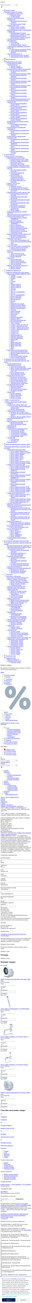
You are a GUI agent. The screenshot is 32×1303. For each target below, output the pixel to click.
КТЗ (9, 419)
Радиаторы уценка (16, 662)
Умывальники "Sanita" (17, 642)
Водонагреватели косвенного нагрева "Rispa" (19, 113)
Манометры (11, 425)
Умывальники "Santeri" (17, 645)
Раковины (11, 612)
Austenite (13, 275)
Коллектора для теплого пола (19, 378)
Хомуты (10, 258)
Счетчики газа (15, 440)
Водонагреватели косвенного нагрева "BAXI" (19, 104)
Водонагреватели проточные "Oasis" (21, 81)
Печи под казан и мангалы (18, 357)
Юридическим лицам (11, 720)
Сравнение (9, 679)
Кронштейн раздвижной (17, 303)
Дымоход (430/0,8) (16, 286)
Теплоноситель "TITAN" (17, 569)
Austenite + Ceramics (16, 277)
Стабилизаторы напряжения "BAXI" (21, 49)
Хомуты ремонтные (16, 259)
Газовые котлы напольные (16, 449)
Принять (8, 1300)
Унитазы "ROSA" (15, 648)
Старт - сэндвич (15, 323)
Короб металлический (17, 422)
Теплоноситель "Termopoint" (18, 571)
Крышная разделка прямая (18, 305)
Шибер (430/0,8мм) (16, 344)
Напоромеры (11, 427)
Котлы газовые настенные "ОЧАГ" (20, 491)
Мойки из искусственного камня (20, 600)
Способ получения (11, 754)
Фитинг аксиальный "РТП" (18, 255)
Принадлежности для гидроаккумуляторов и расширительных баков (17, 177)
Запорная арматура (14, 365)
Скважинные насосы (16, 232)
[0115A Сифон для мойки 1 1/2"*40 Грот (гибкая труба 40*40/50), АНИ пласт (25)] (8, 1063)
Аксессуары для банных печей (19, 351)
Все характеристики (6, 831)
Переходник (14, 314)
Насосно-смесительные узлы (19, 381)
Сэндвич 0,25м (15, 330)
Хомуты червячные (16, 264)
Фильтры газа (12, 442)
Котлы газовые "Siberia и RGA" (19, 451)
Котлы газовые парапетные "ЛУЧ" (20, 494)
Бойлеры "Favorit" (16, 66)
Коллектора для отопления (18, 377)
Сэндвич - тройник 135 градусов (20, 327)
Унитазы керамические (15, 646)
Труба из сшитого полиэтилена (19, 247)
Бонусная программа (11, 742)
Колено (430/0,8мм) (16, 297)
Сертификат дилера (6, 934)
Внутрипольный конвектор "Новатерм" (19, 545)
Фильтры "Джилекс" (16, 622)
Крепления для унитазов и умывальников (18, 593)
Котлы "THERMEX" (16, 534)
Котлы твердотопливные (15, 525)
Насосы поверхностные (17, 226)
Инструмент (12, 185)
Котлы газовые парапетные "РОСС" (21, 500)
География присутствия (13, 732)
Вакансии (8, 740)
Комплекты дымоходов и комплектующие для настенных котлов (19, 505)
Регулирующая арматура (15, 384)
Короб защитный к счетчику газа (17, 421)
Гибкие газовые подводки (16, 410)
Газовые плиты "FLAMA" (18, 27)
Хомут (12, 341)
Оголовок (13, 309)
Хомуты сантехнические (17, 261)
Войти (2, 672)
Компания (8, 684)
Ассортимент (11, 737)
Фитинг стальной (15, 396)
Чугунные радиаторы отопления (20, 565)
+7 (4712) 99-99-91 (26, 1184)
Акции (6, 781)
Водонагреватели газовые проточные (19, 69)
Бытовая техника (10, 10)
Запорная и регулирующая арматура (16, 359)
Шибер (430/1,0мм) (16, 345)
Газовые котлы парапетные (16, 493)
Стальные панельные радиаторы (20, 563)
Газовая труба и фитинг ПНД (17, 405)
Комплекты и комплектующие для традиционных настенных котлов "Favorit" (20, 518)
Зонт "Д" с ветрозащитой (18, 292)
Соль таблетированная (14, 566)
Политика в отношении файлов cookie (11, 1214)
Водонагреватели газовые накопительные (14, 63)
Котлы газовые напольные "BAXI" (20, 461)
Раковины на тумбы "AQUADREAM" (16, 614)
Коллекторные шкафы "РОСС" (19, 380)
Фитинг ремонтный (16, 395)
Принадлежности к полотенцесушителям (17, 609)
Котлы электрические (14, 528)
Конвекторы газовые (14, 521)
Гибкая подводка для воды (16, 158)
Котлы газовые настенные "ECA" (20, 467)
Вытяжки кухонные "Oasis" (18, 24)
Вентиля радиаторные (17, 386)
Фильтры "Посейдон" (17, 624)
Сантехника (9, 574)
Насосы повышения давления (19, 228)
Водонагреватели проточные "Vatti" (21, 85)
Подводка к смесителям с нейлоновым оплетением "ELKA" (20, 164)
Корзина (8, 677)
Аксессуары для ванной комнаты (17, 577)
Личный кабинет (5, 762)
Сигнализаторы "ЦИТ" (17, 436)
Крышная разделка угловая (18, 306)
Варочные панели (16, 15)
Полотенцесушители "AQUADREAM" (16, 606)
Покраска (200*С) (16, 318)
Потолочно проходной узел (18, 320)
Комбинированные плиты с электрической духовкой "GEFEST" (21, 36)
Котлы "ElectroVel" (16, 531)
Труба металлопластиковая (18, 249)
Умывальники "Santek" (17, 643)
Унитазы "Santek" (15, 652)
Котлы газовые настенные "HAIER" (21, 475)
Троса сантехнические (17, 597)
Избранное (9, 680)
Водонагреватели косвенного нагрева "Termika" (19, 116)
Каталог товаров (10, 675)
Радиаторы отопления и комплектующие (17, 541)
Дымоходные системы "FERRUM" (18, 274)
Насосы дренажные (16, 225)
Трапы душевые (15, 210)
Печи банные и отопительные (17, 350)
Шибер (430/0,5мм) (16, 342)
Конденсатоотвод (15, 299)
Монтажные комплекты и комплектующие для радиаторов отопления (19, 547)
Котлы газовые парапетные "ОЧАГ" (21, 499)
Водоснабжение (10, 154)
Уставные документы (11, 743)
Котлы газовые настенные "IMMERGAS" (18, 477)
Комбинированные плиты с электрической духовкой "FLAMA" (20, 33)
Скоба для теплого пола (17, 253)
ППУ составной (15, 312)
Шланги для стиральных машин (17, 265)
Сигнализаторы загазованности (17, 428)
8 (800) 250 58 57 (5, 723)
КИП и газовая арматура (12, 400)
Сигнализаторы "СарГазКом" (19, 433)
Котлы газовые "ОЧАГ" (17, 457)
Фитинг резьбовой (16, 393)
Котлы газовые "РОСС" (17, 458)
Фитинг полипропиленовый (19, 237)
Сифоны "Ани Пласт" (17, 628)
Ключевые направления (14, 731)
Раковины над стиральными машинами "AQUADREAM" (19, 617)
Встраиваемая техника (15, 13)
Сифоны (11, 625)
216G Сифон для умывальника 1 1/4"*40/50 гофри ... (15, 1008)
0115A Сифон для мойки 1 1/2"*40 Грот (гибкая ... (15, 1064)
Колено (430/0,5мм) (16, 296)
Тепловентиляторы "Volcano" (19, 45)
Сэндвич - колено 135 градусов (19, 324)
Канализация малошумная (18, 205)
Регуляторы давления (16, 390)
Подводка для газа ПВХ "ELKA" (20, 412)
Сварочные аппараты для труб (19, 187)
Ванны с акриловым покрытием (20, 582)
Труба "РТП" (14, 244)
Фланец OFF (14, 339)
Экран (12, 347)
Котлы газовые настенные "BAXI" (20, 466)
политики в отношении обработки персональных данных (14, 1204)
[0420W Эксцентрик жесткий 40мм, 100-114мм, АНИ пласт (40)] (8, 977)
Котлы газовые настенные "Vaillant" (21, 488)
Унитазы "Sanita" (15, 651)
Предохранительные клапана (19, 389)
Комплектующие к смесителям (19, 633)
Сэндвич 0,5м (14, 332)
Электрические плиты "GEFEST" (20, 57)
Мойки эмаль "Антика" (17, 603)
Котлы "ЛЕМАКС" (16, 536)
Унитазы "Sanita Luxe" (17, 649)
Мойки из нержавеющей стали (19, 601)
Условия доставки (11, 751)
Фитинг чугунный (16, 398)
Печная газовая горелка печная (16, 537)
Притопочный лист (16, 321)
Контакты (8, 717)
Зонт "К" (13, 293)
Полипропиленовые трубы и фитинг (19, 234)
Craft (12, 280)
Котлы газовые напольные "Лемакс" (21, 463)
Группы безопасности (14, 363)
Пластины (13, 315)
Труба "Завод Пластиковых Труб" (20, 240)
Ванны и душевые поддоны (16, 579)
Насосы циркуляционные (18, 229)
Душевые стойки (15, 631)
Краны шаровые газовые (17, 372)
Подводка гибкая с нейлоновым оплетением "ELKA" (19, 161)
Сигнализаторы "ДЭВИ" (17, 430)
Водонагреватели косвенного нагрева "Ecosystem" (19, 107)
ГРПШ (10, 403)
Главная (8, 682)
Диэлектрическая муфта (15, 418)
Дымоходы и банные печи (13, 270)
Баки (12, 283)
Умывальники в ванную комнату (17, 639)
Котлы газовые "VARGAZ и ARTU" (21, 452)
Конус (12, 302)
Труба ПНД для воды (14, 238)
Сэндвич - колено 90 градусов (19, 326)
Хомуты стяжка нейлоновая (18, 262)
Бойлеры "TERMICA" (17, 67)
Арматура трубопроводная (18, 366)
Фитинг (11, 392)
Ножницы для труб (16, 186)
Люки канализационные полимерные (19, 214)
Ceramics (13, 278)
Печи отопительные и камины (19, 356)
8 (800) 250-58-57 (5, 1184)
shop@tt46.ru (4, 1191)
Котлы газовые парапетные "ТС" (20, 502)
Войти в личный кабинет (11, 1174)
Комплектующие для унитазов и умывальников (16, 588)
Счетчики (11, 437)
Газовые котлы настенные (16, 464)
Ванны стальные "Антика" (18, 583)
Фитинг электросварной (17, 409)
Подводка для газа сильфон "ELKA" (21, 416)
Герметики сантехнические (16, 586)
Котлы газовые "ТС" (16, 460)
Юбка (12, 348)
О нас (7, 728)
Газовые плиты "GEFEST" (18, 28)
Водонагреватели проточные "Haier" (21, 73)
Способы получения (10, 834)
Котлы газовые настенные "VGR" (20, 487)
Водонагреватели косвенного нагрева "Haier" (19, 110)
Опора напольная (15, 311)
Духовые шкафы (15, 16)
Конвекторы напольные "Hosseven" (20, 522)
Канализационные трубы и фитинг (18, 192)
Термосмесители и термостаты (19, 383)
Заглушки (13, 289)
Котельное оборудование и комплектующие (18, 444)
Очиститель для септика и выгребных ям (18, 207)
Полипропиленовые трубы (18, 235)
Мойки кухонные (13, 598)
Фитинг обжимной (16, 256)
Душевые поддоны (16, 585)
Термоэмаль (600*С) (16, 335)
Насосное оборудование (15, 216)
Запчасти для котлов (14, 503)
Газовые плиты (13, 25)
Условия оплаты (10, 749)
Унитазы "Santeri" (15, 654)
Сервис (7, 718)
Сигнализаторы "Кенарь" (18, 431)
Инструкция (15, 934)
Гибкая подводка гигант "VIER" (20, 159)
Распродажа (7, 1164)
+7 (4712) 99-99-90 (16, 1184)
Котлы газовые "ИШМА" (18, 454)
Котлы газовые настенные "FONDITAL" (18, 472)
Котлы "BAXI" (15, 530)
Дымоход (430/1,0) (16, 287)
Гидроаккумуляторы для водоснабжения (17, 173)
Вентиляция (14, 42)
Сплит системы (15, 43)
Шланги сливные (15, 268)
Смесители (11, 630)
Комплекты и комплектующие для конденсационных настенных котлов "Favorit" (21, 509)
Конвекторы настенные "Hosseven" (20, 524)
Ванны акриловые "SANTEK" (19, 580)
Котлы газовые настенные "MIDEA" (21, 479)
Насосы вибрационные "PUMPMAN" (17, 222)
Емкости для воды (13, 183)
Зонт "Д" (13, 290)
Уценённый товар (11, 656)
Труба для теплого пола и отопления (18, 246)
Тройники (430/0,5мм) (17, 336)
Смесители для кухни (17, 636)
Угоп (12, 539)
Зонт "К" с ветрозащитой (18, 295)
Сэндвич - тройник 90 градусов (19, 329)
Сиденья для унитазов (17, 595)
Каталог (6, 1162)
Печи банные (14, 354)
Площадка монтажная (17, 317)
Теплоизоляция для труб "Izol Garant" (19, 637)
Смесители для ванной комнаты (19, 634)
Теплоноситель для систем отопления (19, 568)
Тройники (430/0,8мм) (17, 338)
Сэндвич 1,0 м (15, 333)
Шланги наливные (16, 267)
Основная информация (13, 729)
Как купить (9, 713)
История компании (12, 734)
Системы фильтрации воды (16, 621)
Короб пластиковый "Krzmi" (18, 424)
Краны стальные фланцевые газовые (21, 368)
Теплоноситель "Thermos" (18, 572)
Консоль (13, 300)
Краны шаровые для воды (18, 374)
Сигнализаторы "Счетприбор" (19, 434)
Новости (8, 715)
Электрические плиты (14, 54)
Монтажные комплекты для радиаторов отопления (18, 553)
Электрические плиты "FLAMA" (20, 55)
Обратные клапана (16, 387)
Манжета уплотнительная (18, 308)
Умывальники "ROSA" (17, 640)
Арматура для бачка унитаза (18, 591)
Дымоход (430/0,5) (16, 284)
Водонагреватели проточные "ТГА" (21, 99)
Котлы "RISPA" (15, 533)
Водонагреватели (10, 59)
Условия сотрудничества (13, 738)
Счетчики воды (15, 439)
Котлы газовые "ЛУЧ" (17, 455)
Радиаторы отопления (15, 556)
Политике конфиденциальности (13, 1294)
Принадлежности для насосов (19, 231)
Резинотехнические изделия (16, 619)
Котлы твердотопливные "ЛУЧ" (20, 527)
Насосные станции (16, 220)
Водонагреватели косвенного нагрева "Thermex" (19, 119)
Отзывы (19, 833)
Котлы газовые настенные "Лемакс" (21, 490)
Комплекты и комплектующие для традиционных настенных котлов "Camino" (20, 514)
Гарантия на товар (11, 753)
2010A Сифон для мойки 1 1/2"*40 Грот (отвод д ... (15, 1036)
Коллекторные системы (15, 375)
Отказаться (23, 1300)
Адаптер (13, 281)
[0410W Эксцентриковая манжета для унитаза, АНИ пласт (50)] (8, 1091)
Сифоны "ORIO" (15, 627)
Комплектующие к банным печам (20, 353)
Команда (9, 735)
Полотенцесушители (14, 604)
